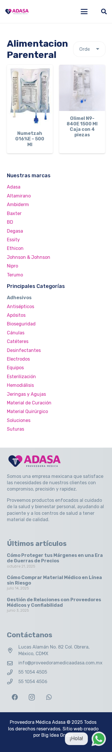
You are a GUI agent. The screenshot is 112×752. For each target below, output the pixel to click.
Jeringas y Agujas (26, 394)
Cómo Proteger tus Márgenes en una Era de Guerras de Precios (55, 558)
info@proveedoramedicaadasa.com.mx (60, 663)
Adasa (13, 187)
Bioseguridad (21, 324)
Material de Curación (29, 403)
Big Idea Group (57, 735)
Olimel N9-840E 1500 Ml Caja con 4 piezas (82, 127)
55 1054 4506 (32, 681)
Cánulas (15, 333)
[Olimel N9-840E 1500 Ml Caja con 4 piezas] (82, 88)
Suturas (15, 429)
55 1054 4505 (32, 672)
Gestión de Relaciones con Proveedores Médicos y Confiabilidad (54, 602)
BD (10, 222)
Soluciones (18, 420)
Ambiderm (18, 204)
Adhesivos (19, 297)
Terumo (15, 275)
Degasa (15, 231)
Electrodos (18, 359)
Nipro (12, 266)
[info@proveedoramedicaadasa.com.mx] (12, 663)
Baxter (14, 213)
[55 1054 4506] (12, 681)
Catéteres (17, 341)
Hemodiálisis (20, 385)
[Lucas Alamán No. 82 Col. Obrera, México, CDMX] (12, 650)
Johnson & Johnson (28, 257)
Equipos (15, 367)
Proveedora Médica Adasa (37, 722)
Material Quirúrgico (27, 411)
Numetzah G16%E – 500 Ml (29, 139)
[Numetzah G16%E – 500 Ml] (30, 95)
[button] (84, 11)
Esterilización (21, 376)
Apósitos (16, 315)
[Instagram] (32, 697)
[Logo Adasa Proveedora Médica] (17, 11)
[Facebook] (15, 697)
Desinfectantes (24, 350)
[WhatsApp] (49, 697)
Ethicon (15, 248)
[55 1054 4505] (12, 672)
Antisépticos (20, 306)
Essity (13, 239)
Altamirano (19, 196)
